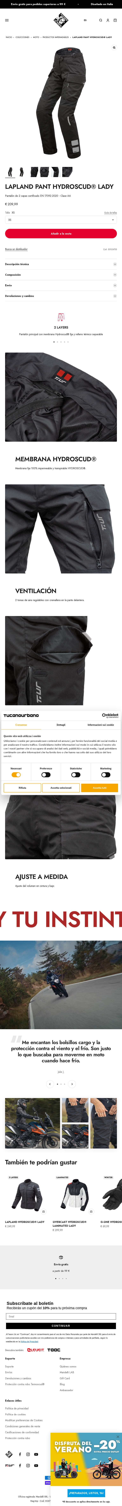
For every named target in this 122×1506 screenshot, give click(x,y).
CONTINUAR (61, 1325)
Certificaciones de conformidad (22, 1432)
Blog (62, 1384)
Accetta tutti (99, 787)
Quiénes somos (68, 1366)
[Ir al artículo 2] (22, 172)
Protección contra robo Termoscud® (24, 1384)
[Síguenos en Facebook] (20, 1454)
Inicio (9, 37)
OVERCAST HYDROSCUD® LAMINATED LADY (70, 1224)
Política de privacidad (16, 1408)
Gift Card (65, 1378)
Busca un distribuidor (16, 249)
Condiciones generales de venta (22, 1426)
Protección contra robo (17, 1438)
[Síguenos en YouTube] (36, 1454)
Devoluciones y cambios (18, 1378)
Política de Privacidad (29, 1341)
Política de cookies (15, 1414)
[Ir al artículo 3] (33, 172)
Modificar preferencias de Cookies (24, 1420)
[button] (86, 20)
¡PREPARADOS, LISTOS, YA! (86, 1493)
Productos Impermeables (56, 37)
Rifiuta (22, 787)
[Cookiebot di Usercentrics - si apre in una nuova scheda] (104, 715)
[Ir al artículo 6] (67, 172)
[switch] (46, 774)
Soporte (9, 1366)
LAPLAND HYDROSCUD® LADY (24, 1222)
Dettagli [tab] (61, 724)
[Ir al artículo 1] (10, 172)
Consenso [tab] (21, 724)
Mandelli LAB (67, 1372)
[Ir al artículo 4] (44, 172)
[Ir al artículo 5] (56, 172)
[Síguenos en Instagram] (28, 1454)
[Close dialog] (118, 1437)
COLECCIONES (22, 37)
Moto (36, 37)
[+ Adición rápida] (43, 1212)
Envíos (8, 1372)
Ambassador (66, 1390)
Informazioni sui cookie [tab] (101, 724)
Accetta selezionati (61, 787)
